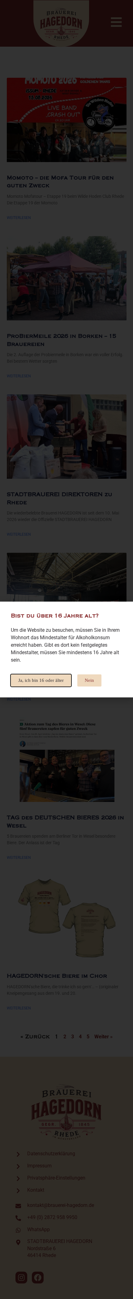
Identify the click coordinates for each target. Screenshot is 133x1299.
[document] (66, 649)
